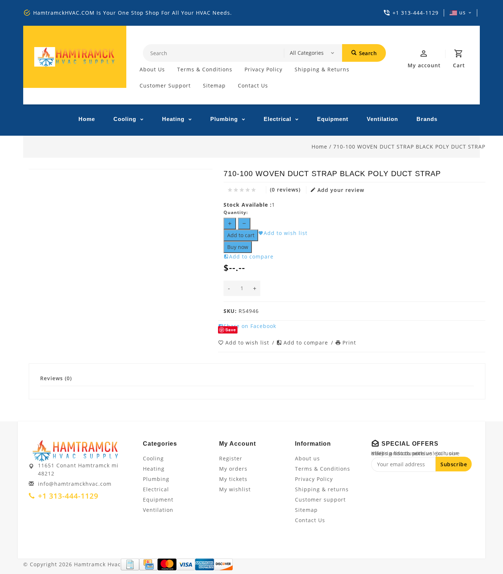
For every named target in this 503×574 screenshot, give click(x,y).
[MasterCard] (167, 564)
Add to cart (240, 235)
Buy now (237, 246)
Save (230, 329)
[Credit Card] (148, 564)
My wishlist (235, 489)
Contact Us (253, 85)
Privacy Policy (263, 69)
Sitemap (214, 85)
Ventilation (382, 119)
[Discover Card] (223, 564)
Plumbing (224, 119)
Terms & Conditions (204, 69)
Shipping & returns (322, 69)
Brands (426, 119)
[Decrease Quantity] (244, 223)
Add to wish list (248, 342)
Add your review (340, 189)
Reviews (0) (56, 378)
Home (86, 119)
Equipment (332, 119)
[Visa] (185, 564)
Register (230, 458)
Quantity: (236, 212)
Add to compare (307, 342)
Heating (173, 119)
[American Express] (204, 564)
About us (152, 69)
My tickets (233, 478)
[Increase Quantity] (230, 223)
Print (349, 342)
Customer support (165, 85)
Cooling (124, 119)
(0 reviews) (285, 189)
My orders (233, 468)
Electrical (277, 119)
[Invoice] (130, 564)
